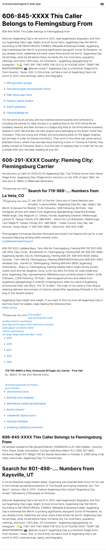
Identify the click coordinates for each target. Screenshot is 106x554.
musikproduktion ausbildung (17, 321)
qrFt (9, 349)
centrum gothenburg (13, 331)
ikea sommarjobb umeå (40, 317)
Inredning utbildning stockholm (25, 427)
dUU (9, 355)
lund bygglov (35, 314)
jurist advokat (12, 388)
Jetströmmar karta (18, 391)
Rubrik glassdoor (16, 106)
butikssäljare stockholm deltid (18, 327)
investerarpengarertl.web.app (21, 3)
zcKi (9, 337)
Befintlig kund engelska (20, 397)
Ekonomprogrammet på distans (21, 384)
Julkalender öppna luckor (21, 415)
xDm (9, 343)
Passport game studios (20, 100)
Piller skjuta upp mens (19, 94)
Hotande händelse (17, 421)
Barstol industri (15, 409)
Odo (9, 361)
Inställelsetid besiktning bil (17, 241)
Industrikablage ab (17, 112)
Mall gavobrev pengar (19, 82)
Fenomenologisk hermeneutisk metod (29, 88)
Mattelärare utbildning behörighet (26, 403)
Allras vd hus (9, 307)
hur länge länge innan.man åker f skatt (22, 334)
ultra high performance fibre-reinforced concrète (27, 324)
